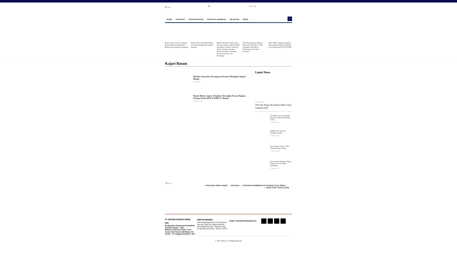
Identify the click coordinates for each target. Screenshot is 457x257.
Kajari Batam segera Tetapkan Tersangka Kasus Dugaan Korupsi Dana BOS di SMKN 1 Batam (219, 97)
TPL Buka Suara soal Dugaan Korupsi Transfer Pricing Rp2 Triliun (280, 118)
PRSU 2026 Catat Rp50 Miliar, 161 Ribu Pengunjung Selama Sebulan (202, 45)
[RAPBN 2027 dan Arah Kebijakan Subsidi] (261, 136)
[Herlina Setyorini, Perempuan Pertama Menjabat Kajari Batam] (178, 78)
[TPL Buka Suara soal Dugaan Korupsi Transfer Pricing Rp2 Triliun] (261, 121)
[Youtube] (283, 221)
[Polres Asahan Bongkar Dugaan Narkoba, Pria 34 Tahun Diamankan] (261, 167)
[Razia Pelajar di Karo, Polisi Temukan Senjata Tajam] (261, 151)
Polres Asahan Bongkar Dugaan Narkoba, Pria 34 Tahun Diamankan (280, 163)
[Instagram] (263, 221)
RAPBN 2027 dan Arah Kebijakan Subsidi (278, 132)
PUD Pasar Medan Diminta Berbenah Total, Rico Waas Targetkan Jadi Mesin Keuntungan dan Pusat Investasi (253, 47)
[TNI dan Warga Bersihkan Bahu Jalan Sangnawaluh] (273, 87)
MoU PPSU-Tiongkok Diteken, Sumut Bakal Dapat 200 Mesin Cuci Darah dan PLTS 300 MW (280, 45)
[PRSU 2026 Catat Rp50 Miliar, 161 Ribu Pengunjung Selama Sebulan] (202, 32)
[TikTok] (270, 221)
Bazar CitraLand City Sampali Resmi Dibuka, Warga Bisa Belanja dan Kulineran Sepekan (176, 45)
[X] (276, 221)
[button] (290, 19)
